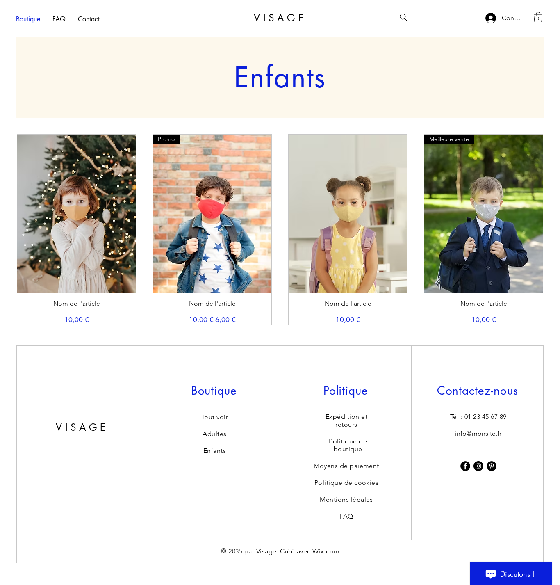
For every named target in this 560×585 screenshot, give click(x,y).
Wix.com (325, 551)
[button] (538, 17)
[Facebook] (465, 466)
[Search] (403, 17)
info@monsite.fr (478, 433)
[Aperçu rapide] (76, 213)
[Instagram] (478, 466)
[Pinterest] (491, 466)
